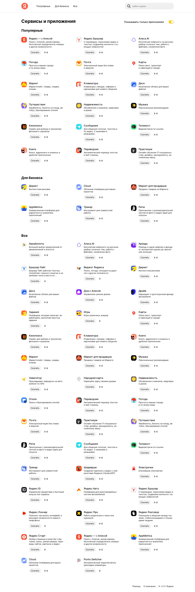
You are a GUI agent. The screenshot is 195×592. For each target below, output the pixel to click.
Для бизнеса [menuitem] (62, 6)
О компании (149, 586)
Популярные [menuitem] (43, 6)
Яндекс (170, 586)
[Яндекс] (24, 6)
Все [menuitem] (75, 6)
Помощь (136, 586)
